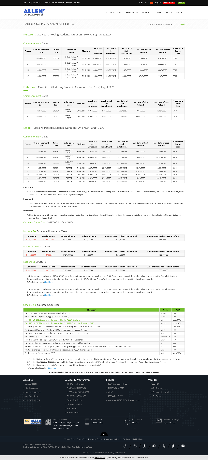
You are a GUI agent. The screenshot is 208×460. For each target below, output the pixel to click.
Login (181, 3)
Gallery (77, 3)
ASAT (160, 12)
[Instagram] (144, 446)
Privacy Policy (82, 439)
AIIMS (110, 392)
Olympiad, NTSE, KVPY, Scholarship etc (124, 400)
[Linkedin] (154, 446)
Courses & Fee (114, 12)
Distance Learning (74, 404)
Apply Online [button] (169, 3)
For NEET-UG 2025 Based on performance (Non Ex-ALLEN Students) (53, 320)
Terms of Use (70, 439)
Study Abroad (73, 412)
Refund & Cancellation (113, 439)
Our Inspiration (31, 388)
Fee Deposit (148, 12)
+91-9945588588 (97, 423)
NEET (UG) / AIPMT (116, 388)
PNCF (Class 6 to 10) (76, 396)
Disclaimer (127, 439)
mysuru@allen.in (170, 423)
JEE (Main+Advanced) (75, 384)
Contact (180, 12)
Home (27, 3)
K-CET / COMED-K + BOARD (78, 392)
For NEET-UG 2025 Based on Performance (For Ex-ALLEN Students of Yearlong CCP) (59, 323)
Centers (38, 3)
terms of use (100, 457)
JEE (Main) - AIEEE (115, 396)
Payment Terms (95, 439)
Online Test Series (74, 400)
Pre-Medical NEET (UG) (76, 388)
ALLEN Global (155, 396)
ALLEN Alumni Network (159, 392)
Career (47, 3)
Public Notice (138, 439)
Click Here (48, 282)
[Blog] (173, 446)
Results (69, 3)
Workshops (72, 408)
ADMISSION (132, 12)
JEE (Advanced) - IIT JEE (117, 384)
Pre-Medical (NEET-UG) (165, 24)
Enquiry (158, 3)
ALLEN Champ (156, 388)
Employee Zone (58, 3)
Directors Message (33, 392)
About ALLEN (31, 384)
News (169, 12)
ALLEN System (31, 396)
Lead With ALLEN (32, 400)
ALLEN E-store (144, 3)
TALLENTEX (154, 384)
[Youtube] (163, 446)
